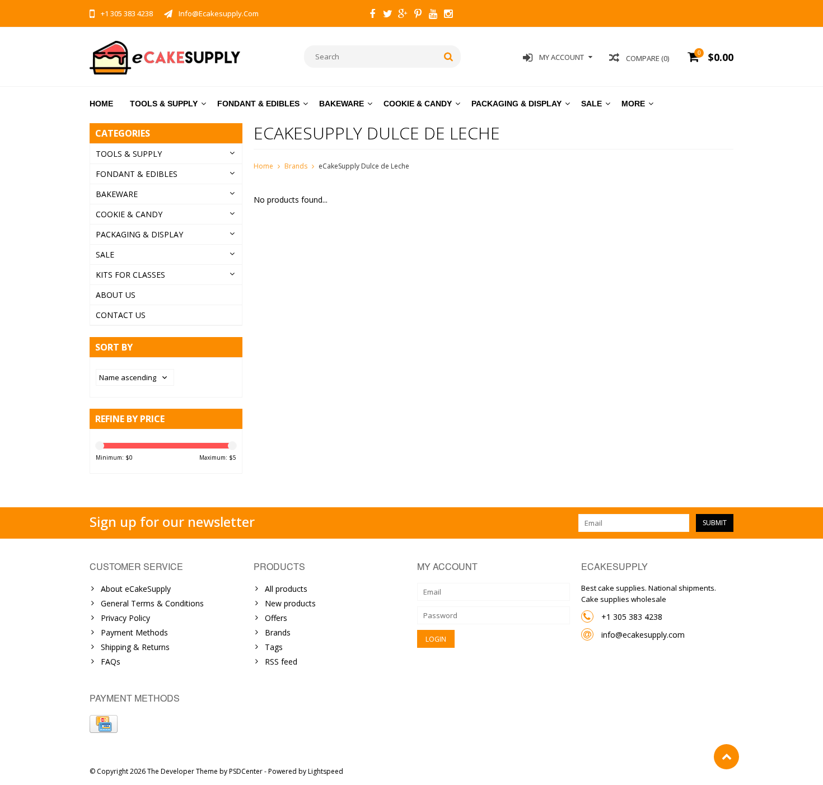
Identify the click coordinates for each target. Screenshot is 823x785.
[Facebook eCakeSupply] (372, 15)
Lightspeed (325, 771)
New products (290, 603)
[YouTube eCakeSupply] (433, 15)
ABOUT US (115, 294)
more (633, 103)
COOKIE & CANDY (418, 103)
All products (286, 588)
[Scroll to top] (726, 756)
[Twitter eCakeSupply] (387, 15)
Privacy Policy (125, 618)
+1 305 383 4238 (631, 616)
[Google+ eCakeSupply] (402, 15)
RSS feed (281, 661)
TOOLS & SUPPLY (164, 103)
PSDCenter (246, 771)
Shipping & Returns (135, 647)
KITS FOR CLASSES (130, 274)
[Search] (449, 56)
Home (101, 103)
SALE (591, 103)
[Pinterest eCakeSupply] (418, 15)
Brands (295, 166)
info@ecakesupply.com (643, 634)
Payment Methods (134, 632)
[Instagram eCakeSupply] (448, 15)
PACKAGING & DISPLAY (516, 103)
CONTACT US (121, 315)
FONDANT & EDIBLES (258, 103)
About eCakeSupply (136, 588)
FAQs (110, 661)
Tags (274, 647)
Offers (276, 618)
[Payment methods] (104, 724)
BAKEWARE (341, 103)
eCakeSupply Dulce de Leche (364, 166)
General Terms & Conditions (152, 603)
